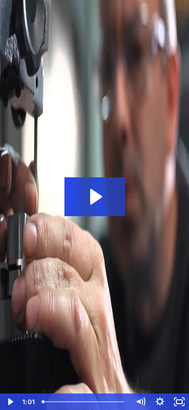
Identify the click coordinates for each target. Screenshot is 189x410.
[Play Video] (9, 401)
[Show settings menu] (160, 401)
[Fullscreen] (179, 401)
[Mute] (140, 401)
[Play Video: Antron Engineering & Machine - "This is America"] (94, 196)
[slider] (84, 401)
